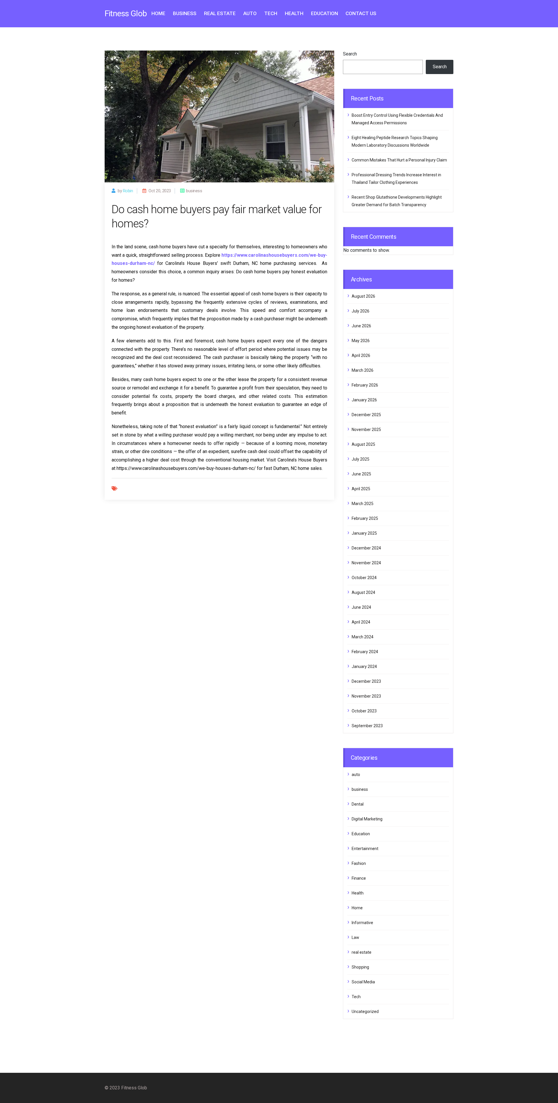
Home (158, 13)
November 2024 (366, 563)
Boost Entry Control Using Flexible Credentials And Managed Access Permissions (397, 119)
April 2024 (361, 622)
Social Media (363, 982)
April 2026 (361, 355)
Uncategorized (365, 1011)
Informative (362, 922)
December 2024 (366, 548)
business (184, 13)
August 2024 (363, 592)
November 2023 (366, 696)
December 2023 (366, 681)
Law (355, 937)
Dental (358, 804)
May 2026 (361, 340)
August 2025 (363, 444)
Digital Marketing (367, 819)
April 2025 (361, 488)
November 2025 (366, 429)
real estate (220, 13)
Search (350, 54)
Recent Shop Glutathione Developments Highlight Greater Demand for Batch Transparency (397, 201)
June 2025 (361, 474)
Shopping (360, 967)
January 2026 (364, 400)
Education (324, 13)
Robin (128, 190)
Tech (270, 13)
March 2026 (362, 370)
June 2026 (361, 326)
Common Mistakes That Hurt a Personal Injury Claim (399, 160)
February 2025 (365, 518)
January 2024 (364, 666)
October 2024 (364, 577)
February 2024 (365, 651)
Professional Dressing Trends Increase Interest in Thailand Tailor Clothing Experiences (396, 179)
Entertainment (365, 848)
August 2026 (363, 296)
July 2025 (360, 459)
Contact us (361, 13)
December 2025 (366, 414)
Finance (359, 878)
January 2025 (364, 533)
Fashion (359, 863)
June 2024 (361, 607)
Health (294, 13)
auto (250, 13)
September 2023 (367, 725)
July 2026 (360, 311)
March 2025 (362, 503)
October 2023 (364, 711)
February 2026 (365, 385)
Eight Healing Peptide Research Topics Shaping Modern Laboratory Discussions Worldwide (395, 141)
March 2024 (362, 637)
